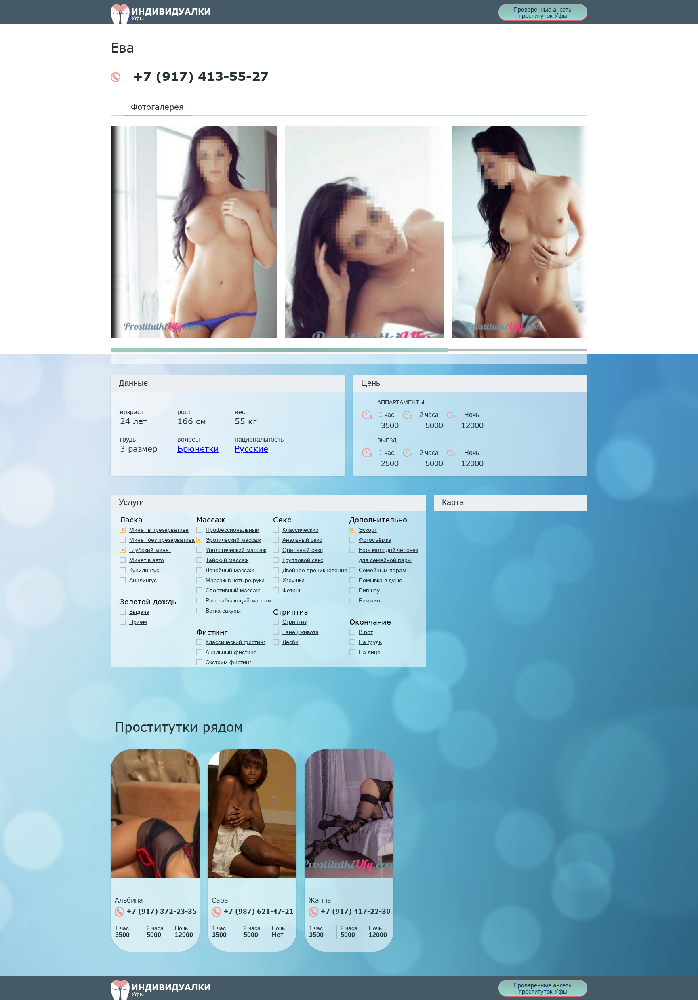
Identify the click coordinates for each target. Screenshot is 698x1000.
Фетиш (291, 590)
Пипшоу (369, 590)
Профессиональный (232, 529)
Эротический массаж (233, 540)
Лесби (290, 642)
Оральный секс (302, 550)
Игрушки (293, 580)
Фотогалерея (157, 107)
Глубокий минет (150, 550)
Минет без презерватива (162, 540)
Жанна (320, 900)
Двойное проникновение (314, 570)
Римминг (370, 600)
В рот (366, 632)
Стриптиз (294, 622)
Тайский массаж (227, 560)
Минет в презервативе (159, 529)
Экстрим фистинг (228, 662)
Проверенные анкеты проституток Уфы (543, 12)
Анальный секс (302, 540)
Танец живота (300, 632)
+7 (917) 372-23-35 (160, 911)
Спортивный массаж (233, 590)
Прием (138, 622)
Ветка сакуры (223, 610)
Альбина (129, 900)
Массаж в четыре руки (235, 580)
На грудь (370, 642)
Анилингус (143, 580)
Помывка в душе (380, 580)
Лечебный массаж (230, 570)
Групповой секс (302, 560)
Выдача (139, 611)
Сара (220, 900)
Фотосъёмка (375, 540)
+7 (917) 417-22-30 (354, 911)
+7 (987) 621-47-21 (257, 911)
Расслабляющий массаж (238, 600)
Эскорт (368, 529)
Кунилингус (144, 570)
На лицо (370, 652)
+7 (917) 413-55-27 (198, 76)
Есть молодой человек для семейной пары (388, 555)
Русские (251, 448)
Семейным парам (382, 570)
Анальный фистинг (231, 652)
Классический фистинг (235, 642)
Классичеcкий (300, 529)
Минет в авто (146, 560)
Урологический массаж (236, 550)
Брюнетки (198, 448)
